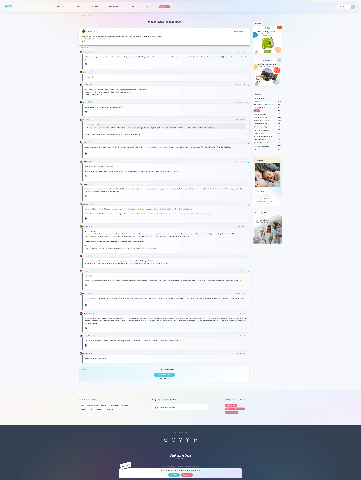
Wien (82, 405)
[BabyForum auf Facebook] (166, 440)
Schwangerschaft (260, 108)
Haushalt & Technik (260, 139)
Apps (146, 6)
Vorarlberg (99, 409)
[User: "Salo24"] (81, 102)
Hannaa (85, 256)
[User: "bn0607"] (81, 84)
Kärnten (103, 405)
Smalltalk (257, 101)
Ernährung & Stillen (260, 114)
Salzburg (83, 409)
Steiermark (125, 405)
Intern (256, 149)
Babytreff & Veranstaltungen (263, 143)
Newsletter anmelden (168, 407)
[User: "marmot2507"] (81, 313)
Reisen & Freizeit (259, 133)
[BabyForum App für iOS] (188, 440)
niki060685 (86, 52)
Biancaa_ (85, 271)
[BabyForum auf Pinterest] (173, 440)
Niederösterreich (92, 405)
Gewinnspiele (231, 405)
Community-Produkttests (235, 409)
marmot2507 (86, 313)
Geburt (257, 111)
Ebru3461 (89, 31)
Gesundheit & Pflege (261, 117)
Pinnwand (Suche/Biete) (262, 146)
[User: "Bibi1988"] (81, 161)
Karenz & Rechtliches (261, 123)
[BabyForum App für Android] (195, 440)
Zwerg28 (85, 226)
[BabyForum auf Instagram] (180, 440)
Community (60, 6)
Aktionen (95, 6)
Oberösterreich (114, 405)
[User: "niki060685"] (81, 52)
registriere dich (164, 375)
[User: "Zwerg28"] (81, 226)
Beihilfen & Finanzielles (263, 198)
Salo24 (85, 102)
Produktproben (232, 412)
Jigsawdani (86, 204)
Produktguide (113, 6)
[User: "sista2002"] (86, 64)
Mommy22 (86, 184)
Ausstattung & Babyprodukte (263, 127)
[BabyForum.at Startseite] (8, 6)
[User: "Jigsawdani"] (81, 204)
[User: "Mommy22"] (81, 184)
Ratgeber (78, 6)
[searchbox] (346, 6)
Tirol (91, 409)
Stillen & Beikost (260, 191)
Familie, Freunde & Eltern (262, 130)
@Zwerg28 (88, 276)
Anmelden (173, 475)
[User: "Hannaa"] (81, 256)
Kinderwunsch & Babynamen (263, 104)
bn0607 (85, 85)
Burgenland (109, 409)
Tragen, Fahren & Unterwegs (263, 136)
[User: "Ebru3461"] (83, 31)
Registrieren (164, 7)
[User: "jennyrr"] (86, 285)
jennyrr (85, 293)
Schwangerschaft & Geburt (264, 201)
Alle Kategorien (259, 98)
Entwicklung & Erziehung (262, 120)
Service (131, 6)
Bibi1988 (85, 161)
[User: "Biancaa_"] (81, 271)
